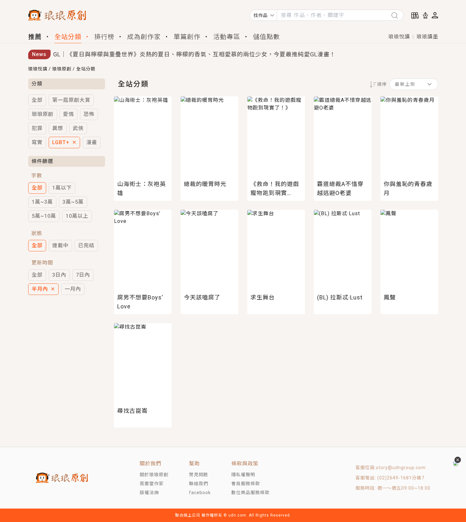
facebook (200, 492)
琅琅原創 (61, 68)
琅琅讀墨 (427, 37)
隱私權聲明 (243, 474)
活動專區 (226, 37)
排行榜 (104, 37)
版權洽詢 (149, 492)
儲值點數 (266, 37)
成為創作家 (144, 37)
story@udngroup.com (401, 467)
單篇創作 (187, 37)
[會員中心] (435, 15)
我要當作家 (152, 483)
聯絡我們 (198, 483)
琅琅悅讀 (399, 37)
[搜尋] (397, 15)
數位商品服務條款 (250, 492)
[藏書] (415, 15)
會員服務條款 (245, 483)
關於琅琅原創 (154, 474)
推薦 (35, 37)
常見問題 (198, 474)
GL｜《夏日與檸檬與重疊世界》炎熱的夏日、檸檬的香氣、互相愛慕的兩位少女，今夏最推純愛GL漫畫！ (194, 54)
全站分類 (67, 37)
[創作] (425, 15)
